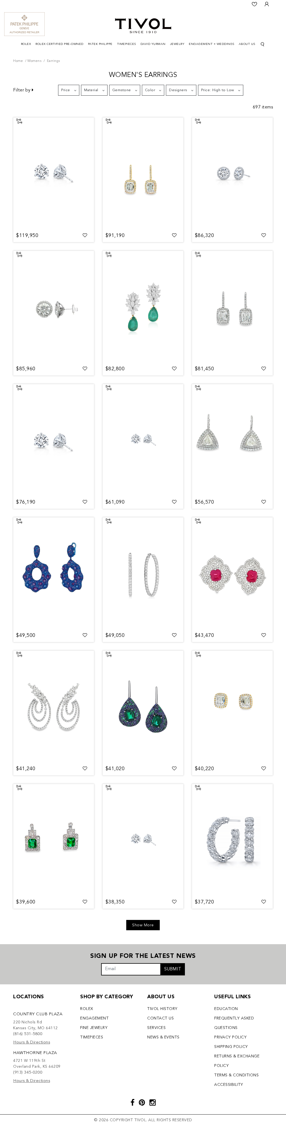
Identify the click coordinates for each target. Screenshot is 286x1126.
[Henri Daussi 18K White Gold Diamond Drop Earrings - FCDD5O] (232, 440)
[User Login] (267, 4)
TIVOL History (162, 1009)
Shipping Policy (231, 1047)
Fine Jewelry (94, 1028)
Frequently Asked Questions (234, 1023)
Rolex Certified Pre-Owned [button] (59, 44)
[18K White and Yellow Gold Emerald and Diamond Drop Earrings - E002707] (143, 307)
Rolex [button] (26, 44)
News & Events (163, 1037)
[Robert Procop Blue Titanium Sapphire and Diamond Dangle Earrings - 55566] (53, 573)
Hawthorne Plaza (35, 1053)
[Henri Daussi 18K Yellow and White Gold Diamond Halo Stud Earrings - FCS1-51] (232, 706)
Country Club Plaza (37, 1014)
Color (150, 90)
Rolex (86, 1009)
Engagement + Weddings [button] (211, 44)
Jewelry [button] (177, 44)
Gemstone (121, 90)
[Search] (263, 44)
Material (91, 90)
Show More (143, 925)
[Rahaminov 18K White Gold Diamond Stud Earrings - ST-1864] (53, 173)
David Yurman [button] (153, 44)
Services (156, 1028)
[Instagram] (152, 1103)
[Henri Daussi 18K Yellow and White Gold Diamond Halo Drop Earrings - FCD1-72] (143, 173)
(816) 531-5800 (27, 1034)
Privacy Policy (230, 1037)
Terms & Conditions (236, 1075)
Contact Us (160, 1018)
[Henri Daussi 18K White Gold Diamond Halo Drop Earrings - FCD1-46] (232, 307)
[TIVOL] (143, 25)
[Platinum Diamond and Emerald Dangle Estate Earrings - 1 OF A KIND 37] (53, 840)
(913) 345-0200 (27, 1073)
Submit (172, 969)
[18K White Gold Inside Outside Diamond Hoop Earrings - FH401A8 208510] (232, 840)
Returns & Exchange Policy (236, 1061)
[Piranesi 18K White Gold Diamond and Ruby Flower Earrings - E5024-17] (232, 573)
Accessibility (228, 1085)
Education (226, 1009)
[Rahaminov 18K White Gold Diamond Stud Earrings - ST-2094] (53, 440)
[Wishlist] (254, 4)
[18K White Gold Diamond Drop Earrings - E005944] (53, 706)
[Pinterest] (142, 1103)
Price (65, 90)
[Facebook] (132, 1103)
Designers (178, 90)
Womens (34, 61)
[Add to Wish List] (85, 235)
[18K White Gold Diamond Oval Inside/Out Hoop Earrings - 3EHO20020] (143, 573)
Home (18, 61)
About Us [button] (247, 44)
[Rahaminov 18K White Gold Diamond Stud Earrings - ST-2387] (143, 440)
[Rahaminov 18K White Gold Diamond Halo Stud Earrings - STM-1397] (232, 173)
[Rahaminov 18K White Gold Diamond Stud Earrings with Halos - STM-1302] (53, 307)
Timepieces (91, 1037)
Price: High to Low (217, 90)
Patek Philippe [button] (100, 44)
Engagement (94, 1018)
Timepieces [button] (126, 44)
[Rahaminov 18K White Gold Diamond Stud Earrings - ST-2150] (143, 840)
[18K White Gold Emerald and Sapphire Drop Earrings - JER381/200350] (143, 706)
